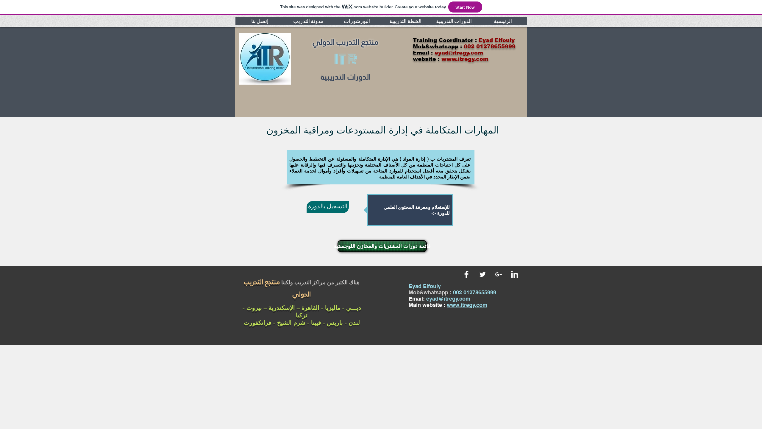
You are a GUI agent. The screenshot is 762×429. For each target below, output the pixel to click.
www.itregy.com (467, 305)
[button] (259, 21)
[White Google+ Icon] (498, 274)
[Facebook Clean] (466, 274)
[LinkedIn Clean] (514, 274)
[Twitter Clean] (482, 274)
